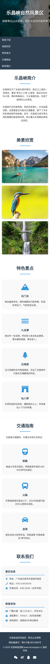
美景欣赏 (6, 46)
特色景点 (6, 53)
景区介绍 (6, 40)
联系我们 (6, 66)
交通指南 (6, 60)
